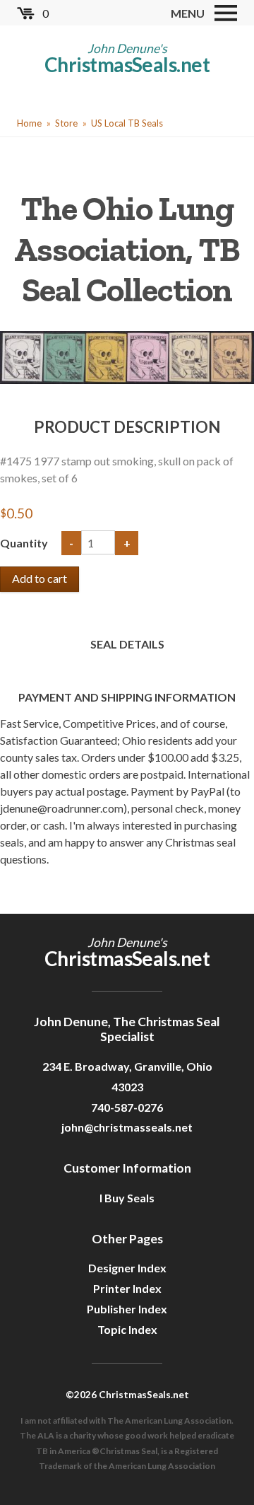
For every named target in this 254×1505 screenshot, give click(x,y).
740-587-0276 (127, 1107)
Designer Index (127, 1267)
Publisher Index (127, 1308)
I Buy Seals (127, 1197)
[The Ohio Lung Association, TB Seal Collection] (127, 355)
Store (66, 123)
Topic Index (127, 1329)
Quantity (25, 543)
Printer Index (127, 1288)
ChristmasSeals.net (127, 64)
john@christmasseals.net (127, 1127)
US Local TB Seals (127, 123)
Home (29, 123)
